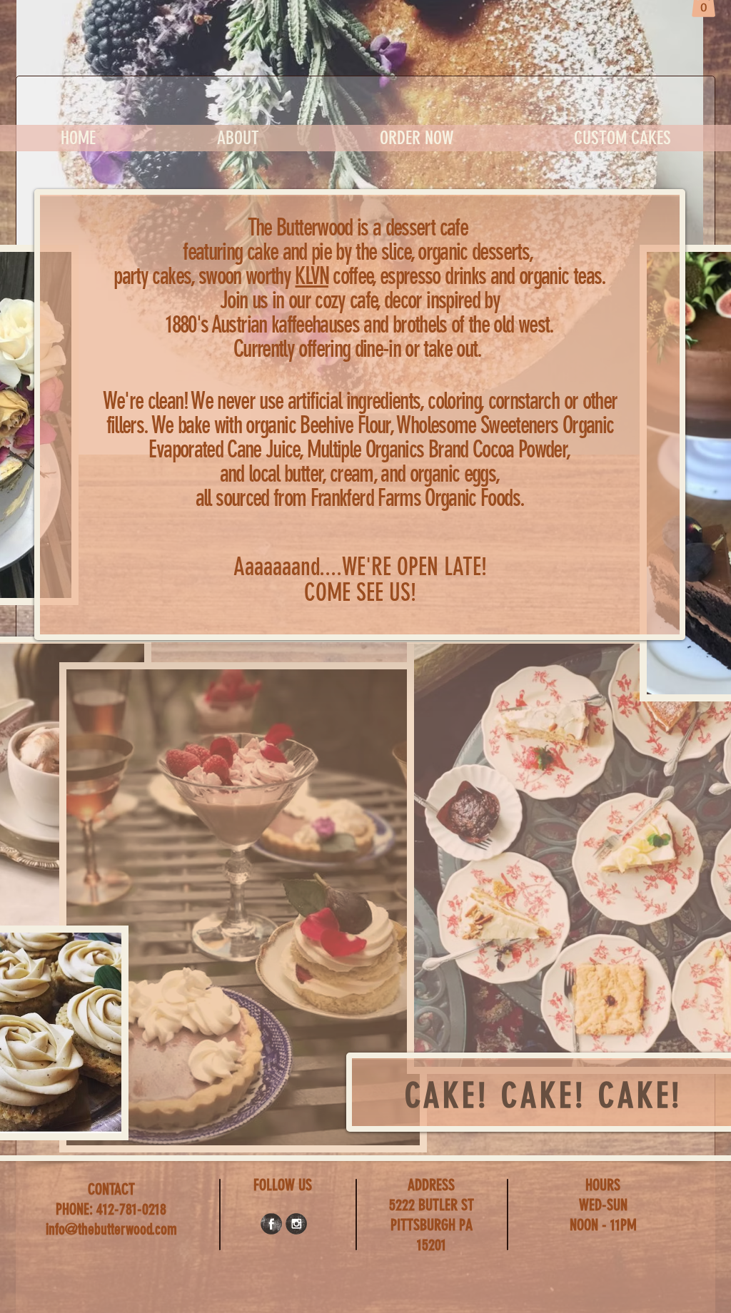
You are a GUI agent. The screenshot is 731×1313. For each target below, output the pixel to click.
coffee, (337, 276)
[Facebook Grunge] (271, 1224)
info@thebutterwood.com (111, 1229)
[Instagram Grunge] (296, 1224)
